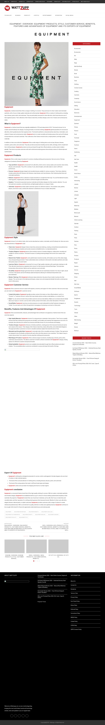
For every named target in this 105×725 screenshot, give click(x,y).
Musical (76, 216)
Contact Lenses (78, 87)
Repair (76, 262)
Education (76, 109)
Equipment (9, 107)
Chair (75, 80)
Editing (76, 105)
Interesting (58, 15)
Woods (76, 327)
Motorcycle (77, 212)
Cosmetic (76, 95)
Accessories (77, 48)
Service (76, 270)
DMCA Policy (57, 1)
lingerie (76, 202)
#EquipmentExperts (27, 514)
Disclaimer (49, 1)
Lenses (76, 191)
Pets (75, 245)
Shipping (76, 273)
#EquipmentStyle (23, 517)
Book (75, 73)
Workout (76, 330)
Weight (76, 323)
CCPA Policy (14, 1)
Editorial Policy (66, 1)
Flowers (76, 130)
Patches (76, 241)
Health (76, 162)
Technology (8, 15)
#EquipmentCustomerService (13, 514)
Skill (75, 280)
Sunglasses (77, 298)
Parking (76, 230)
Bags (75, 63)
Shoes (76, 277)
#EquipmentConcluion (46, 511)
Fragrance (76, 141)
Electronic (76, 112)
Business (17, 15)
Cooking (76, 91)
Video (75, 316)
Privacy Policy (74, 597)
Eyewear (76, 123)
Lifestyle (36, 15)
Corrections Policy (40, 1)
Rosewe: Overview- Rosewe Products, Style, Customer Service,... (14, 557)
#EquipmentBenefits (34, 511)
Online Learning (78, 220)
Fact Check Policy (85, 1)
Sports (76, 295)
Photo (75, 248)
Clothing (76, 84)
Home (75, 170)
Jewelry (76, 184)
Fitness (76, 127)
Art (75, 55)
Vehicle (76, 312)
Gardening (77, 152)
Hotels (76, 177)
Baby (75, 59)
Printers (76, 255)
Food (75, 134)
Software (76, 291)
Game (75, 148)
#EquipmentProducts (11, 517)
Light (75, 198)
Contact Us (22, 1)
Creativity (27, 15)
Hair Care (76, 159)
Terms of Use (74, 593)
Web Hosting (77, 320)
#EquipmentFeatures (40, 514)
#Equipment (8, 511)
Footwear (76, 137)
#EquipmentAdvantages (20, 511)
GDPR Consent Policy (76, 629)
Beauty (76, 70)
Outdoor (76, 227)
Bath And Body (78, 66)
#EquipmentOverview (53, 514)
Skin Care (76, 284)
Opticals (76, 223)
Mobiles (76, 209)
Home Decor (77, 173)
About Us (7, 1)
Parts (75, 234)
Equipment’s (18, 291)
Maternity (76, 205)
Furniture (76, 145)
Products (76, 259)
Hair (75, 155)
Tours (75, 309)
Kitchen (76, 187)
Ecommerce (77, 102)
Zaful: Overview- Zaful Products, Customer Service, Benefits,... (36, 557)
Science (76, 266)
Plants (76, 252)
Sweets (76, 302)
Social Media (69, 15)
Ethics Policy (75, 1)
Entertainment (47, 15)
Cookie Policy (30, 1)
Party (75, 237)
